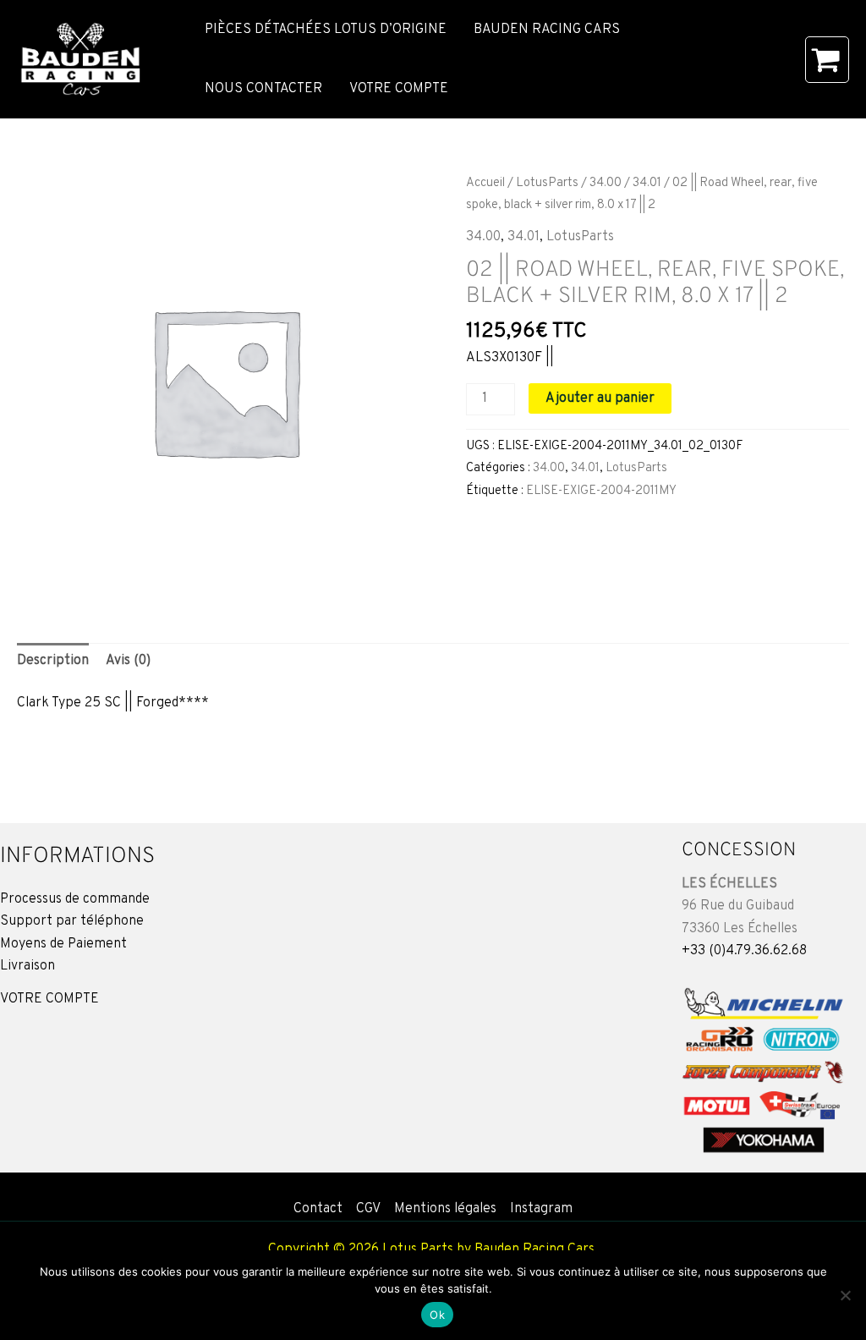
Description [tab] (53, 660)
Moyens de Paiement (63, 944)
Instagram (541, 1208)
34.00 (605, 183)
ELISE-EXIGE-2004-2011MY (601, 491)
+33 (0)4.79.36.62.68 (744, 950)
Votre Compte (398, 88)
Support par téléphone (72, 921)
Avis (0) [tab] (128, 660)
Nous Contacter (263, 88)
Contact (318, 1208)
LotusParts (547, 183)
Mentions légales (445, 1208)
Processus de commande (75, 899)
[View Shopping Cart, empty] (827, 59)
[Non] (844, 1295)
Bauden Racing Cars (547, 29)
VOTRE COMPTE (49, 999)
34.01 (647, 183)
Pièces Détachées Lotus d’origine (326, 29)
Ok (437, 1314)
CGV (368, 1208)
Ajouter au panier (600, 398)
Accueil (485, 183)
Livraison (27, 966)
